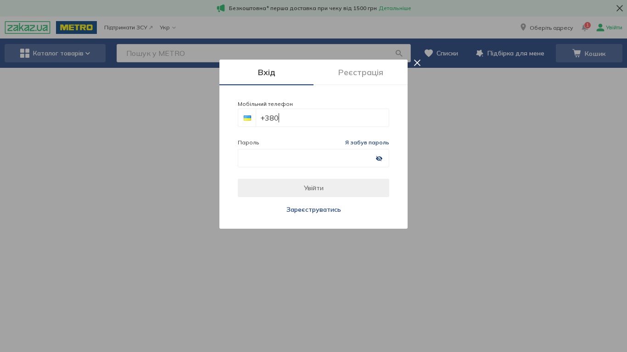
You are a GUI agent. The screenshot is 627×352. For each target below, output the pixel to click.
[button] (247, 118)
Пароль (248, 142)
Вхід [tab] (266, 72)
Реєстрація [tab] (360, 72)
